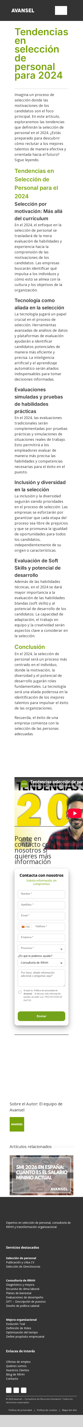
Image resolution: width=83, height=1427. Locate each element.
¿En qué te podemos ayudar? (35, 955)
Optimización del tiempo (22, 1332)
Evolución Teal (15, 1324)
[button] (41, 1016)
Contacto (12, 1379)
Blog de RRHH (15, 1374)
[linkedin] (23, 1390)
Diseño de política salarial (22, 1306)
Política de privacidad (44, 990)
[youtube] (16, 1390)
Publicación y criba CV (20, 1262)
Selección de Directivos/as (23, 1266)
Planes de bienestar (19, 1293)
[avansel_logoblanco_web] (22, 9)
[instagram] (8, 1390)
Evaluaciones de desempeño (24, 1297)
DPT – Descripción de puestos (26, 1301)
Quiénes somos (16, 1366)
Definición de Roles (18, 1328)
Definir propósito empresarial (25, 1336)
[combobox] (41, 949)
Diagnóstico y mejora (20, 1285)
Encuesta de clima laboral (22, 1289)
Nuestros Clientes (17, 1370)
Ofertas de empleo (18, 1362)
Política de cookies (47, 1410)
